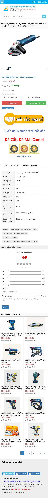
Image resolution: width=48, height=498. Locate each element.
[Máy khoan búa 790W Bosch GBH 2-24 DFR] (36, 351)
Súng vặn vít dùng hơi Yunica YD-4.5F (35, 334)
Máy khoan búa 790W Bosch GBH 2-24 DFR (35, 361)
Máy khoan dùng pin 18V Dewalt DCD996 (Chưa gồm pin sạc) (35, 441)
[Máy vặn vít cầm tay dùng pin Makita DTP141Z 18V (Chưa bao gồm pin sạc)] (12, 325)
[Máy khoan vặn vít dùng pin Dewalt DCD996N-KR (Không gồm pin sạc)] (12, 378)
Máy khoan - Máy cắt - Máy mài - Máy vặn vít (23, 24)
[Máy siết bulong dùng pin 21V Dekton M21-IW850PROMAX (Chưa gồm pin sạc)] (36, 378)
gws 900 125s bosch (10, 237)
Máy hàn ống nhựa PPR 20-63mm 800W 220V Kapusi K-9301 (11, 441)
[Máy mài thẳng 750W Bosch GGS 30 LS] (12, 351)
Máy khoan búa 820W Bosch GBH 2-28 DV (35, 414)
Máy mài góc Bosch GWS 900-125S (23, 229)
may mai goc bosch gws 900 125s (15, 233)
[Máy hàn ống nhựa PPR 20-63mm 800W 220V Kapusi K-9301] (12, 431)
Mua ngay (13, 103)
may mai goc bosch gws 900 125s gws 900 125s (20, 241)
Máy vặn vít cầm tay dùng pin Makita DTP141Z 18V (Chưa (11, 334)
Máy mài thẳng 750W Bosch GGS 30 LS (11, 361)
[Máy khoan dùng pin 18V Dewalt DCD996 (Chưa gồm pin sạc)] (36, 431)
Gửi (5, 307)
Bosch (13, 90)
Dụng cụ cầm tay (8, 23)
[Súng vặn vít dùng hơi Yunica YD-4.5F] (36, 325)
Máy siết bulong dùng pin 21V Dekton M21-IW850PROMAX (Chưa (35, 388)
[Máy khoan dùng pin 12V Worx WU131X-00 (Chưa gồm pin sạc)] (12, 404)
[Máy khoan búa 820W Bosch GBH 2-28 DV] (36, 404)
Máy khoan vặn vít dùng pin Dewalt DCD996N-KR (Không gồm (11, 388)
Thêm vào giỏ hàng (37, 103)
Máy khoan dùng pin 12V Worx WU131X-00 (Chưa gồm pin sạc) (12, 415)
